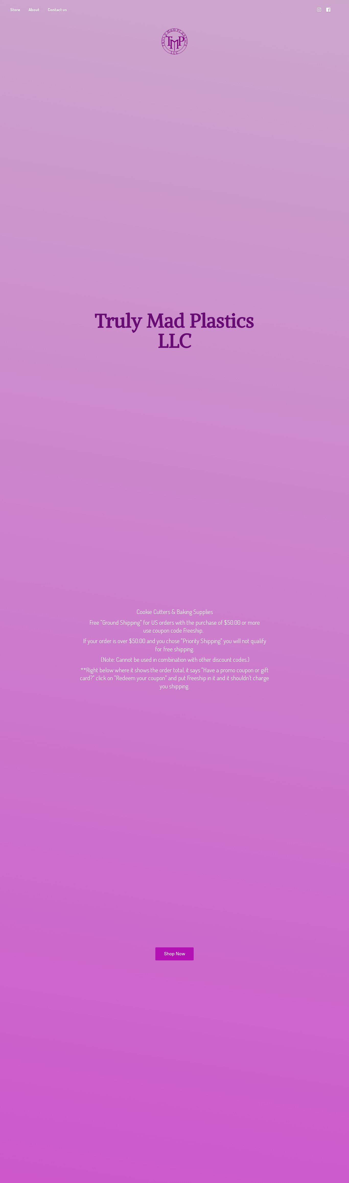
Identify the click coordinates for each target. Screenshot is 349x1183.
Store (15, 9)
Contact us (57, 9)
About (34, 9)
